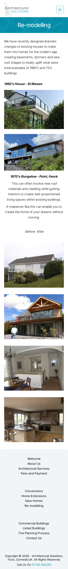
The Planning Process (34, 533)
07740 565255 (41, 564)
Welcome (34, 458)
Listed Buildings (34, 528)
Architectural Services (34, 468)
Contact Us (34, 538)
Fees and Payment (34, 473)
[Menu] (60, 9)
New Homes (34, 500)
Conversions (34, 491)
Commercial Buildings (34, 523)
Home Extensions (33, 496)
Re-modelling (34, 505)
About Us (33, 463)
